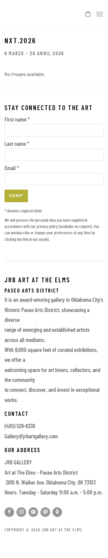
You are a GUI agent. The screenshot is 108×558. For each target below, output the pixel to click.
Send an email (45, 512)
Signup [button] (16, 196)
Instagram (21, 512)
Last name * (16, 144)
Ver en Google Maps (57, 512)
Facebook (9, 512)
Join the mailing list (33, 512)
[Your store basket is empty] (88, 14)
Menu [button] (99, 14)
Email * (11, 168)
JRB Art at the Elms (38, 14)
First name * (17, 120)
